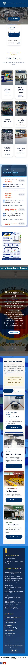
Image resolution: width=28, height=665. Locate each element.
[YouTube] (15, 650)
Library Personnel (9, 630)
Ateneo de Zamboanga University (14, 578)
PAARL (6, 595)
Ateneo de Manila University (12, 576)
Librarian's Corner (10, 633)
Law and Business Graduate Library (14, 13)
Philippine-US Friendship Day (14, 293)
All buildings (8, 391)
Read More (14, 332)
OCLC (6, 605)
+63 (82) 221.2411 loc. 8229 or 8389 (15, 562)
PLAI (10, 595)
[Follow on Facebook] (1, 663)
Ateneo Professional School (12, 583)
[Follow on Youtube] (4, 663)
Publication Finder (10, 620)
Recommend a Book (10, 622)
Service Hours (9, 635)
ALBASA (11, 605)
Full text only (11, 43)
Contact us (11, 372)
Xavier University (9, 585)
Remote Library (9, 625)
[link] (13, 299)
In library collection (12, 40)
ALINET (16, 605)
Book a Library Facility (11, 628)
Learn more (14, 19)
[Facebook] (12, 650)
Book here (13, 427)
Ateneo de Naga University (12, 580)
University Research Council (13, 617)
